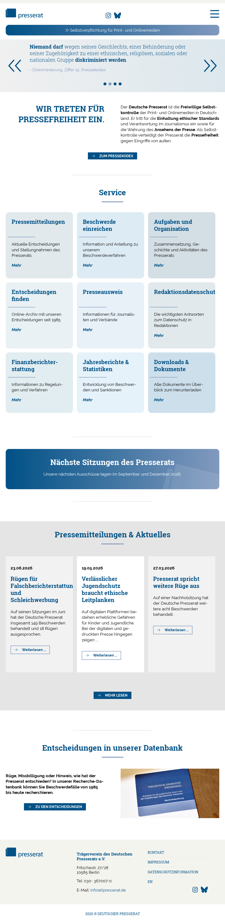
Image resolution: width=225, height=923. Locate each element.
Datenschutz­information (173, 872)
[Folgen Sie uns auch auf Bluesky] (117, 15)
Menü (214, 14)
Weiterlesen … (36, 651)
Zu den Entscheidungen (58, 807)
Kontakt (156, 852)
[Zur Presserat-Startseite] (24, 17)
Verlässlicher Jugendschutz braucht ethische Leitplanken (105, 589)
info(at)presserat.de (108, 890)
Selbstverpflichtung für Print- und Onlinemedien (115, 30)
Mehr (16, 265)
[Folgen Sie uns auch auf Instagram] (108, 15)
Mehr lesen (116, 695)
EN (150, 881)
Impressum (158, 862)
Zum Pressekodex (116, 156)
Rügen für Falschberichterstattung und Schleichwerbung (43, 589)
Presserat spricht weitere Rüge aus (176, 582)
